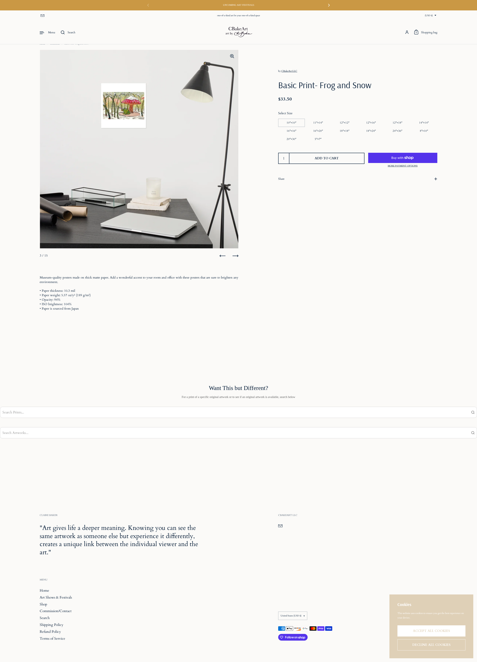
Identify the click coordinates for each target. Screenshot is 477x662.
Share (281, 179)
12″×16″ (371, 122)
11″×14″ (318, 122)
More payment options (403, 165)
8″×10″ (424, 131)
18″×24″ (371, 131)
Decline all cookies (431, 645)
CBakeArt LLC (289, 71)
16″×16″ (291, 131)
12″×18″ (397, 122)
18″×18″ (344, 131)
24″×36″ (397, 131)
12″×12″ (344, 122)
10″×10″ (291, 122)
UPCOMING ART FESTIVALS (238, 5)
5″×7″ (318, 139)
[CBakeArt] (238, 32)
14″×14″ (424, 122)
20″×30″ (291, 139)
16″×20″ (318, 131)
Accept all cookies (431, 631)
